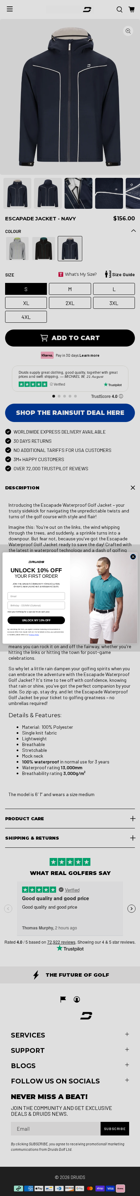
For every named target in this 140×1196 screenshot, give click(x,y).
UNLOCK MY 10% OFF (36, 620)
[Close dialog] (133, 556)
